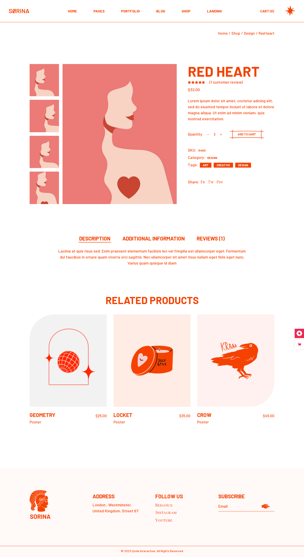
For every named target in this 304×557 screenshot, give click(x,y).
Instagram (166, 512)
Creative (223, 165)
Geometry (42, 415)
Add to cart (247, 134)
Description (94, 239)
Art (206, 165)
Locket (122, 415)
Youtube (163, 520)
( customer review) (226, 82)
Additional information (153, 239)
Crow (204, 415)
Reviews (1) (211, 239)
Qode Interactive (143, 551)
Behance (163, 505)
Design (212, 158)
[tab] (95, 239)
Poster (35, 421)
